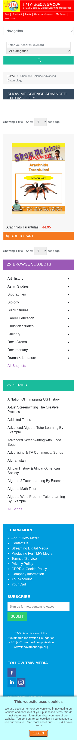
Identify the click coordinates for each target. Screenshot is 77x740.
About (25, 538)
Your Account (21, 579)
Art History (15, 278)
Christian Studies (20, 326)
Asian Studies (18, 286)
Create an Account (43, 14)
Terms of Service (24, 558)
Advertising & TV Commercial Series (35, 452)
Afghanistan (16, 460)
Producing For (31, 553)
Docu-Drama (17, 342)
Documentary (17, 350)
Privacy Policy (22, 564)
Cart (7, 14)
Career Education (20, 318)
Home (11, 76)
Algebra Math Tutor (21, 489)
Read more (32, 722)
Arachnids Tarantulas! (22, 227)
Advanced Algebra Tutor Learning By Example (35, 430)
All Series (14, 509)
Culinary (13, 334)
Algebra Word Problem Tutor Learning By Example (36, 499)
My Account (10, 18)
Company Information (27, 574)
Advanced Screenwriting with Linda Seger (34, 442)
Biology (13, 302)
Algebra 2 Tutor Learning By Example (35, 481)
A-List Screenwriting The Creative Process (33, 409)
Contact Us (19, 543)
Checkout (17, 14)
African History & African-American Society (33, 471)
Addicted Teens (19, 420)
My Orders (61, 14)
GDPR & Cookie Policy (29, 569)
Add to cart (22, 236)
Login (28, 14)
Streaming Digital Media (29, 548)
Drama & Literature (21, 358)
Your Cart (18, 584)
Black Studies (17, 310)
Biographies (16, 294)
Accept (38, 733)
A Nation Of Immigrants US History (33, 399)
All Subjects (16, 366)
